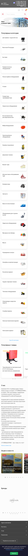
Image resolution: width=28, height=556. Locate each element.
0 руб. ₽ (26, 9)
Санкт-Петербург (6, 3)
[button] (5, 477)
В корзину (18, 375)
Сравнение (19, 10)
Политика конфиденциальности (14, 549)
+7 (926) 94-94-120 (21, 2)
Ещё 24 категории (14, 340)
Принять (14, 553)
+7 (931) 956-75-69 (21, 1)
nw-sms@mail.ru (21, 5)
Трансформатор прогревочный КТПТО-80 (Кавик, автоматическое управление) (11, 369)
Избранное (22, 10)
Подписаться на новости (9, 540)
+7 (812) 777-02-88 (21, 4)
